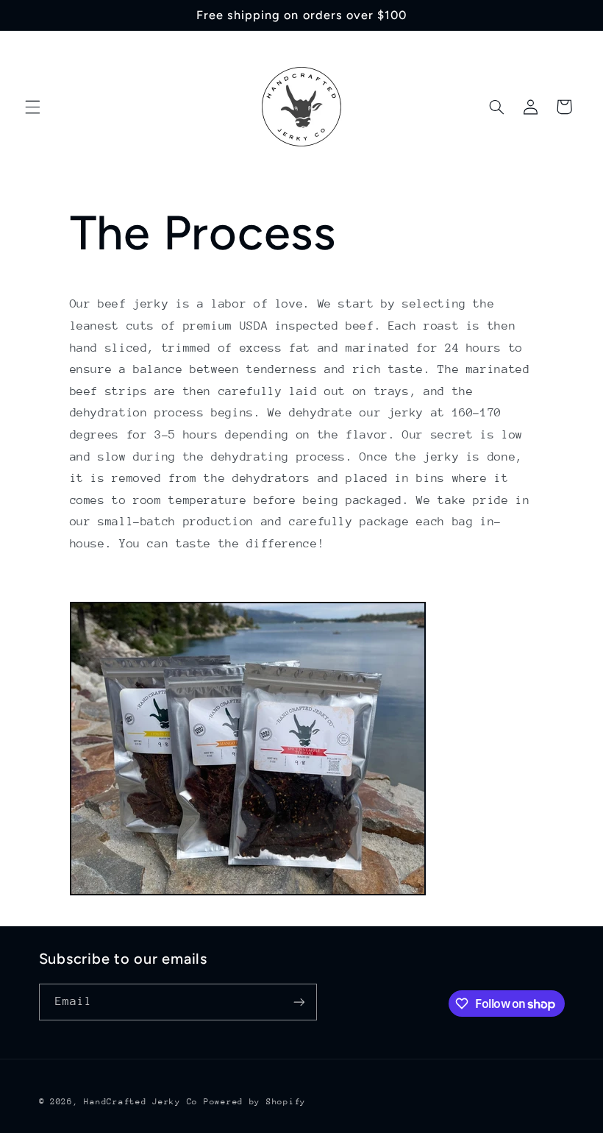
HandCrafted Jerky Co (141, 1102)
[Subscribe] (298, 1002)
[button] (32, 107)
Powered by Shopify (255, 1102)
